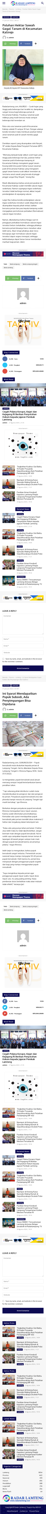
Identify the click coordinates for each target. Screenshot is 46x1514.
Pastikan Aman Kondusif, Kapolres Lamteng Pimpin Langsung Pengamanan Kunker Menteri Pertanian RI (29, 495)
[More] (35, 43)
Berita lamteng (8, 267)
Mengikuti (40, 365)
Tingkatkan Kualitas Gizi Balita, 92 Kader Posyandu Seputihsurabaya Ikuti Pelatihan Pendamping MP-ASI (30, 469)
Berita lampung (15, 264)
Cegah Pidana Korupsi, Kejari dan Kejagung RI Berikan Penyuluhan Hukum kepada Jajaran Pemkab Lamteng (19, 415)
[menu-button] (3, 3)
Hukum (5, 487)
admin (11, 38)
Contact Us (24, 1511)
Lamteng (18, 9)
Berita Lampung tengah (30, 264)
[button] (42, 3)
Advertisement (12, 1511)
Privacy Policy (34, 1511)
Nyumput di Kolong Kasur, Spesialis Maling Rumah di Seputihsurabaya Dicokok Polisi (29, 482)
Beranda (4, 9)
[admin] (4, 37)
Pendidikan (21, 577)
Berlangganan (38, 371)
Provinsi (11, 9)
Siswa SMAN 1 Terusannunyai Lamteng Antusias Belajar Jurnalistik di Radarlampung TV (29, 581)
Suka (42, 359)
